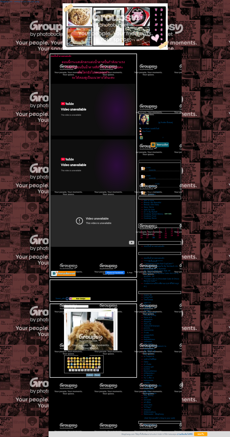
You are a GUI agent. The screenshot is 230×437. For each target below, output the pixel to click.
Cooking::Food (150, 216)
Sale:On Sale (149, 210)
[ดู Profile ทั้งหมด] (165, 122)
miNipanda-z (149, 373)
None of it (148, 317)
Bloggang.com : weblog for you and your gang (19, 1)
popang (147, 391)
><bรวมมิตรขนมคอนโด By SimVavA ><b (161, 266)
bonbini (147, 369)
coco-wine (148, 405)
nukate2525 (149, 335)
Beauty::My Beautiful (152, 202)
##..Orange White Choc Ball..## (157, 271)
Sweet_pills (60, 298)
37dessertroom (150, 393)
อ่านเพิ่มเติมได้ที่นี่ (184, 434)
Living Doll (148, 297)
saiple (146, 305)
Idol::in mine (149, 200)
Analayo (147, 310)
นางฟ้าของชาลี (150, 313)
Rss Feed (146, 131)
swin (145, 397)
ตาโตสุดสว (149, 356)
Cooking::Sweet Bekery (153, 214)
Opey (146, 362)
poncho (147, 328)
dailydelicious (149, 339)
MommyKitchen (150, 371)
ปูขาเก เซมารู (149, 353)
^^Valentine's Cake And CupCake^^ (159, 263)
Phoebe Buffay (150, 315)
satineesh (148, 341)
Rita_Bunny (148, 395)
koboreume (148, 380)
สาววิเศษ (147, 364)
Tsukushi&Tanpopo (152, 326)
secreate (147, 400)
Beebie (147, 337)
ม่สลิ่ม (147, 383)
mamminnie (149, 330)
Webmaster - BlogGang (154, 414)
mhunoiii (147, 410)
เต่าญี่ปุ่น (147, 402)
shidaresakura (150, 412)
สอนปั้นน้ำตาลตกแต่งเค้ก (154, 246)
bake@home (149, 349)
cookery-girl (149, 367)
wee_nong (148, 344)
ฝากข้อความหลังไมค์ (150, 128)
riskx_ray (147, 324)
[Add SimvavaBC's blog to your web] (159, 418)
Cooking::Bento (150, 218)
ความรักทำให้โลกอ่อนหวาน (155, 346)
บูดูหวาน (147, 302)
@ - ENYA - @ (150, 351)
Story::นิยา (149, 207)
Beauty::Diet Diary (151, 204)
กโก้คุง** (147, 407)
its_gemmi (148, 375)
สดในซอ (148, 300)
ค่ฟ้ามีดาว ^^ (149, 307)
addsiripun (148, 319)
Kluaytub (147, 321)
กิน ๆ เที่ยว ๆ (149, 378)
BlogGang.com (150, 425)
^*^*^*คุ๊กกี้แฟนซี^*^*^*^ (153, 261)
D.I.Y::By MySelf (150, 212)
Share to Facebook (115, 273)
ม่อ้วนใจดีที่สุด (150, 359)
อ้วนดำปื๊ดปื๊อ (149, 389)
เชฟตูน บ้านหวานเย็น (152, 386)
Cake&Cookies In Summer (155, 269)
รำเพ (146, 332)
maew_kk (148, 295)
